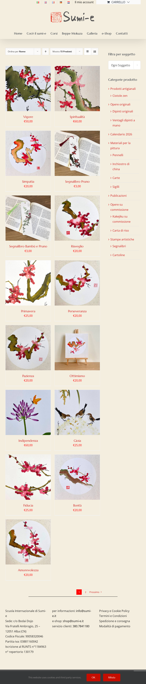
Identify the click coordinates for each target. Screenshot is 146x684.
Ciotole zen (120, 96)
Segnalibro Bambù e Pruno (28, 246)
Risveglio (77, 246)
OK (93, 677)
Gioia (77, 441)
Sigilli (116, 187)
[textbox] (124, 65)
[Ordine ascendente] (45, 51)
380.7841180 (81, 626)
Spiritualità (77, 117)
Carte (116, 178)
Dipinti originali (123, 111)
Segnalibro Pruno (77, 181)
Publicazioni (118, 196)
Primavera (28, 311)
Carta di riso (121, 230)
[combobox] (124, 65)
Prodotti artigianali (123, 89)
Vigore (28, 117)
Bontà (77, 505)
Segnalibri (119, 246)
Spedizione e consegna (114, 621)
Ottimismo (77, 376)
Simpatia (28, 181)
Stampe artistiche (122, 239)
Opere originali (120, 104)
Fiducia (28, 505)
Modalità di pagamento (114, 626)
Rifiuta (111, 677)
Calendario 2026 (121, 134)
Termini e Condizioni (113, 616)
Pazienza (28, 376)
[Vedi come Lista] (94, 51)
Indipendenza (28, 441)
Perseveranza (77, 311)
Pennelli (118, 155)
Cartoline (119, 255)
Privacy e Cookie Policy (114, 611)
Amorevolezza (28, 570)
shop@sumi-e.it (73, 621)
